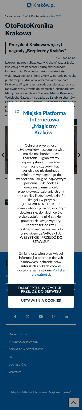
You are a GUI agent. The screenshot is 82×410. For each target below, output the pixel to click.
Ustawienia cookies (41, 300)
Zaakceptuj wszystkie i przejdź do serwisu (41, 289)
